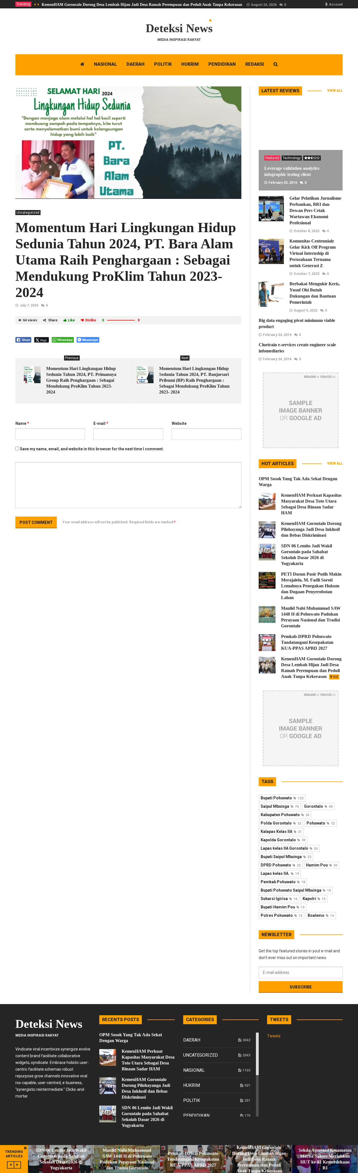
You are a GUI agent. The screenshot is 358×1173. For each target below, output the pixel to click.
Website (179, 423)
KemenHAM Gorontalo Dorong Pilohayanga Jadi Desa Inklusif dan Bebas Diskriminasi (311, 529)
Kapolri (314, 898)
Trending (23, 4)
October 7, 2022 (306, 274)
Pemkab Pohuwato (283, 882)
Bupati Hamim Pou (283, 907)
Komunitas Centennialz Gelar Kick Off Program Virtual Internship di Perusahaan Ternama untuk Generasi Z (312, 253)
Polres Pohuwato (281, 915)
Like (71, 320)
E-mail (100, 423)
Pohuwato (321, 823)
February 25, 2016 (282, 183)
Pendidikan (196, 1115)
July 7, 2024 (29, 305)
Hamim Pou (321, 865)
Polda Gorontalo (281, 823)
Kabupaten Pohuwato (285, 814)
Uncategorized (28, 213)
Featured (272, 158)
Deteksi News (179, 28)
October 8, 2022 (306, 231)
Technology (292, 158)
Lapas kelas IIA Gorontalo (289, 848)
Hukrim (191, 1085)
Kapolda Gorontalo (283, 840)
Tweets (274, 1036)
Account (336, 4)
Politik (191, 1100)
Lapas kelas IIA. (280, 873)
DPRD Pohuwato (281, 865)
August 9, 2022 (305, 310)
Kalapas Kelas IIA (281, 831)
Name (22, 423)
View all (335, 91)
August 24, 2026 (264, 5)
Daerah (191, 1040)
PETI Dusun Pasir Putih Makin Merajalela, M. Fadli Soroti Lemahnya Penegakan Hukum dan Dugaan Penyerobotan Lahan (311, 586)
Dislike (90, 320)
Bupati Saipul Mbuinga (286, 856)
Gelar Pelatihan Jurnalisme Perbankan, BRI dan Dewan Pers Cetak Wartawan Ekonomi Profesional (315, 210)
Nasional (194, 1070)
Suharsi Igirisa (279, 898)
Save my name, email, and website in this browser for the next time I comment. (92, 449)
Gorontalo (318, 806)
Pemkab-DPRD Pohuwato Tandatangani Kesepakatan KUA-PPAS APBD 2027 (307, 642)
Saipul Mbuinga (280, 806)
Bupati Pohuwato (282, 798)
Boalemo (321, 915)
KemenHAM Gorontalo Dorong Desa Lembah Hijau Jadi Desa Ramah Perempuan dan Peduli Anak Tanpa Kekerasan (142, 5)
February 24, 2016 (277, 335)
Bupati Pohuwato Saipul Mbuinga (296, 890)
